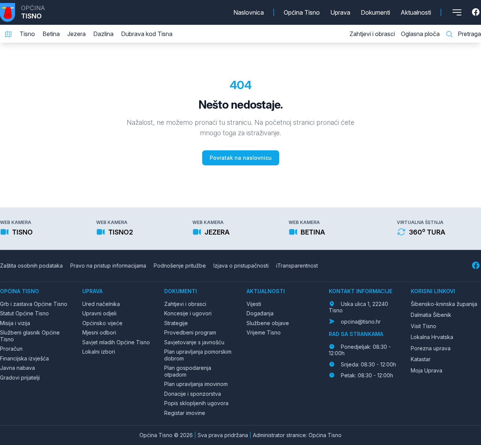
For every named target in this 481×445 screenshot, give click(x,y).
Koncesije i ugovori (188, 313)
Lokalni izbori (98, 351)
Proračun (11, 348)
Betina (51, 34)
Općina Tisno (302, 12)
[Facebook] (476, 12)
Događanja (260, 313)
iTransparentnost (297, 265)
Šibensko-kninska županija (444, 304)
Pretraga (468, 34)
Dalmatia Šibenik (431, 315)
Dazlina (103, 34)
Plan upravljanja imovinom (196, 384)
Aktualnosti (416, 12)
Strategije (176, 323)
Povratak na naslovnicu (241, 157)
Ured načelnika (101, 304)
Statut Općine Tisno (24, 313)
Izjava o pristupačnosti (241, 265)
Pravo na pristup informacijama (108, 265)
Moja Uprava (426, 370)
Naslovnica (248, 12)
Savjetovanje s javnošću (194, 342)
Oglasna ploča (420, 34)
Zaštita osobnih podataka (31, 265)
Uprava (340, 12)
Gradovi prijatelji (20, 377)
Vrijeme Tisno (264, 332)
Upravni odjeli (99, 313)
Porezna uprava (431, 348)
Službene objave (268, 323)
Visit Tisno (423, 326)
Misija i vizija (15, 323)
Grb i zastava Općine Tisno (33, 304)
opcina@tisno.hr (361, 321)
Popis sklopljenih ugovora (196, 403)
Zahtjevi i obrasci (372, 34)
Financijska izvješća (24, 358)
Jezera (76, 34)
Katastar (421, 359)
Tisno (27, 34)
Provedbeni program (190, 332)
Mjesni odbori (99, 332)
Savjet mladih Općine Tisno (116, 342)
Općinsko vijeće (102, 323)
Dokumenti (375, 12)
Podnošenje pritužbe (180, 265)
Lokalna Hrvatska (432, 337)
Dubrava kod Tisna (146, 34)
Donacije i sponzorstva (192, 394)
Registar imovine (184, 413)
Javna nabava (17, 368)
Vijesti (254, 304)
